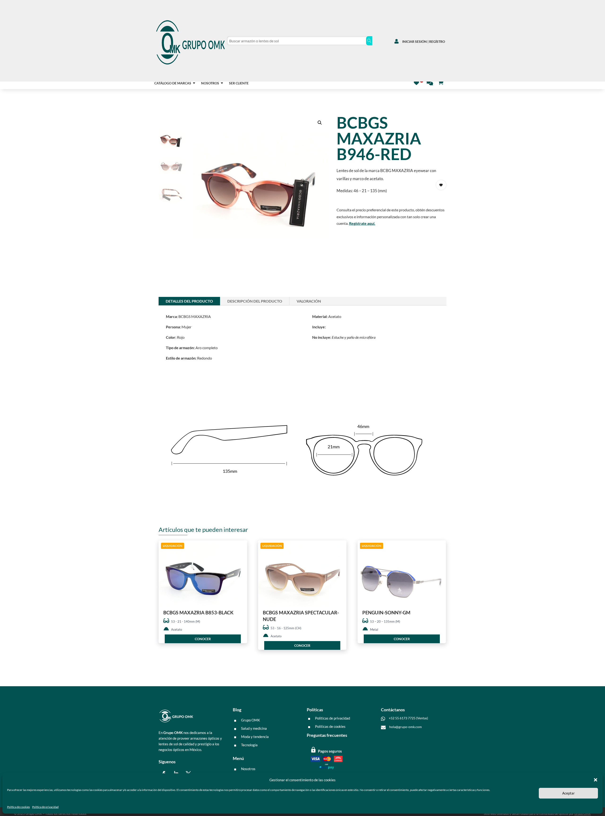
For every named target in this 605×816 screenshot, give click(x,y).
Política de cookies (18, 807)
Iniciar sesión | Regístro (423, 41)
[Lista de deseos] (418, 82)
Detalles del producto (189, 301)
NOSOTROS (210, 83)
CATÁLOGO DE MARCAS (172, 83)
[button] (595, 779)
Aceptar (568, 793)
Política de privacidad (45, 807)
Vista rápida (242, 548)
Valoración (309, 301)
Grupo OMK (582, 814)
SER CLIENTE (239, 83)
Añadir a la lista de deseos (441, 185)
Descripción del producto (254, 301)
